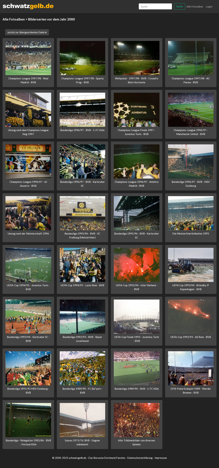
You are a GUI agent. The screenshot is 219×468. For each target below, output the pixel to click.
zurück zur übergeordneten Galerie (27, 32)
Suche (179, 6)
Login (209, 6)
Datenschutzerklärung (140, 457)
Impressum (161, 457)
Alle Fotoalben (194, 6)
